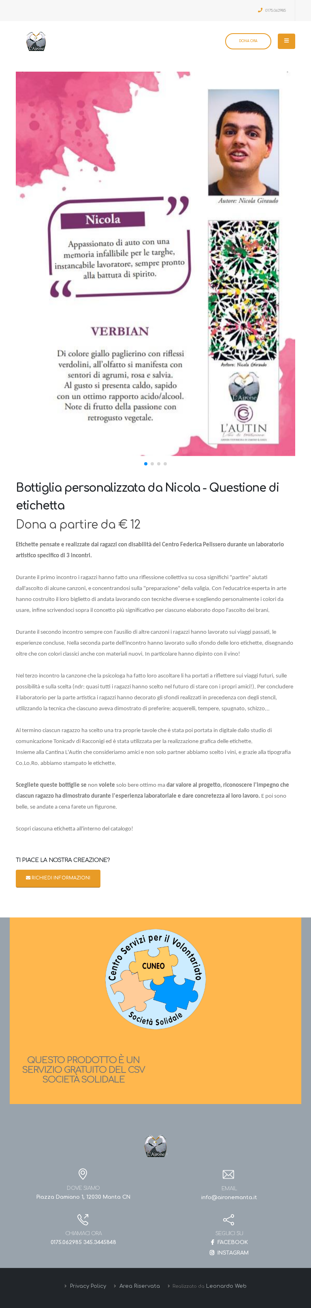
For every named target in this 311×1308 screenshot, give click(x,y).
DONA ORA (248, 41)
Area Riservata (139, 1286)
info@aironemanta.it (229, 1197)
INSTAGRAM (232, 1253)
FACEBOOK (232, 1242)
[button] (146, 463)
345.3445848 (99, 1242)
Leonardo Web (226, 1286)
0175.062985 (275, 10)
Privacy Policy (87, 1286)
